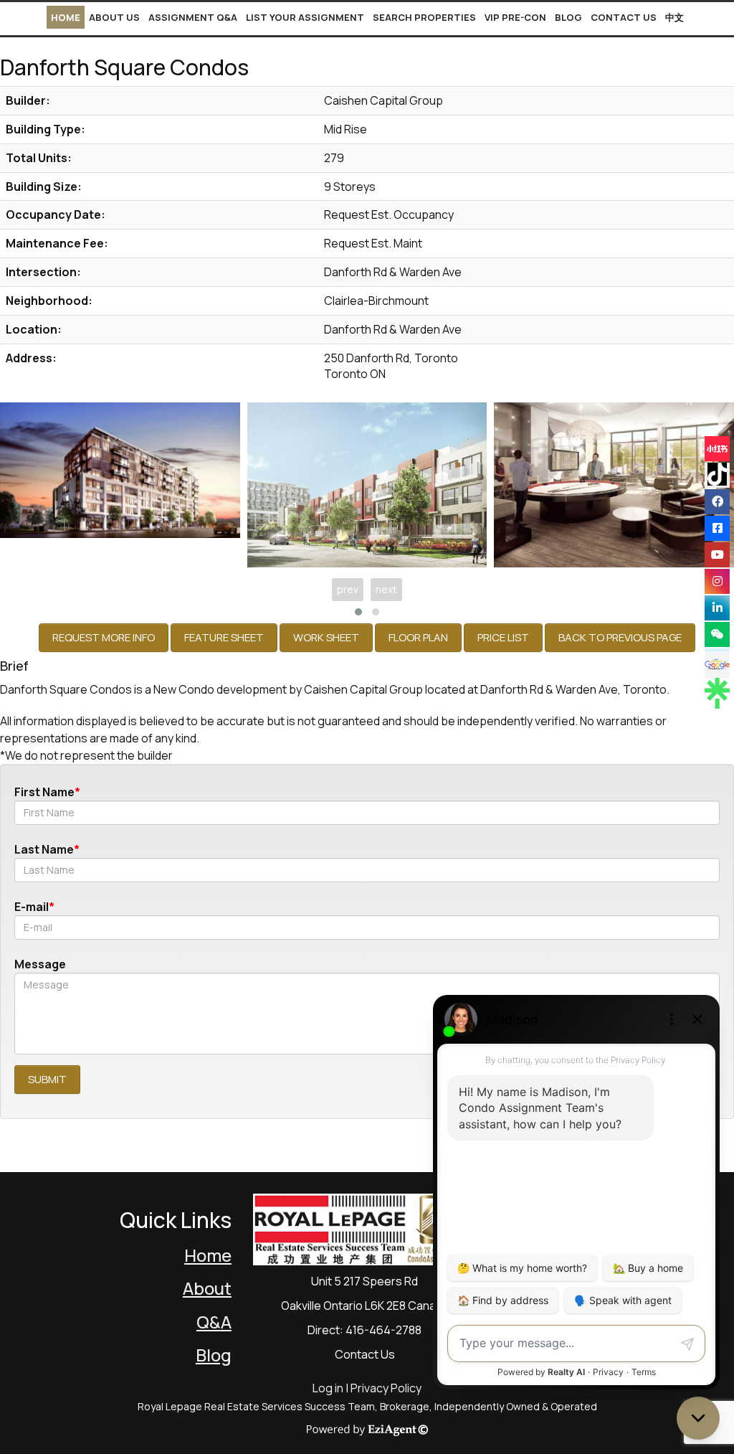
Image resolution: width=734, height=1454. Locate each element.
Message (40, 964)
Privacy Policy (386, 1388)
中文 (674, 17)
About (207, 1288)
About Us (114, 17)
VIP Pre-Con (515, 17)
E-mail (31, 907)
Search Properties (424, 17)
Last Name (44, 849)
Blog (568, 17)
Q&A (214, 1321)
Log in (328, 1388)
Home (65, 17)
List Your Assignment (305, 17)
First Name (44, 792)
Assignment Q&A (192, 17)
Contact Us (624, 17)
